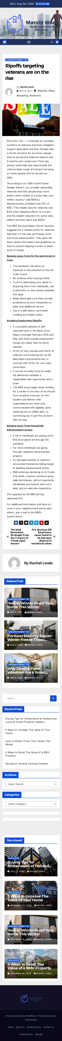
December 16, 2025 (21, 973)
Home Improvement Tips (16, 60)
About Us (20, 1027)
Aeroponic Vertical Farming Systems (26, 763)
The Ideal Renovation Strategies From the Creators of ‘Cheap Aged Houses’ (20, 536)
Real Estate (13, 858)
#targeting (22, 95)
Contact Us (48, 1027)
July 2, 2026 (17, 871)
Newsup (49, 1016)
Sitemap (39, 1034)
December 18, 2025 (21, 939)
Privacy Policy (26, 1034)
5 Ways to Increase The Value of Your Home (28, 898)
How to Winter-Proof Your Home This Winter (30, 605)
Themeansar (31, 1020)
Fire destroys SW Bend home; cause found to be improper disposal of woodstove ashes (41, 536)
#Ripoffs (42, 90)
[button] (52, 41)
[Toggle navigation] (29, 42)
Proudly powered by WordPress (21, 1016)
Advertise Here (34, 1027)
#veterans (35, 95)
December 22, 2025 (21, 905)
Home (11, 1027)
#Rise (51, 90)
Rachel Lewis (27, 87)
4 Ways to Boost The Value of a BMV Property (29, 966)
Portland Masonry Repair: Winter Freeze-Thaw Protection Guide (29, 640)
